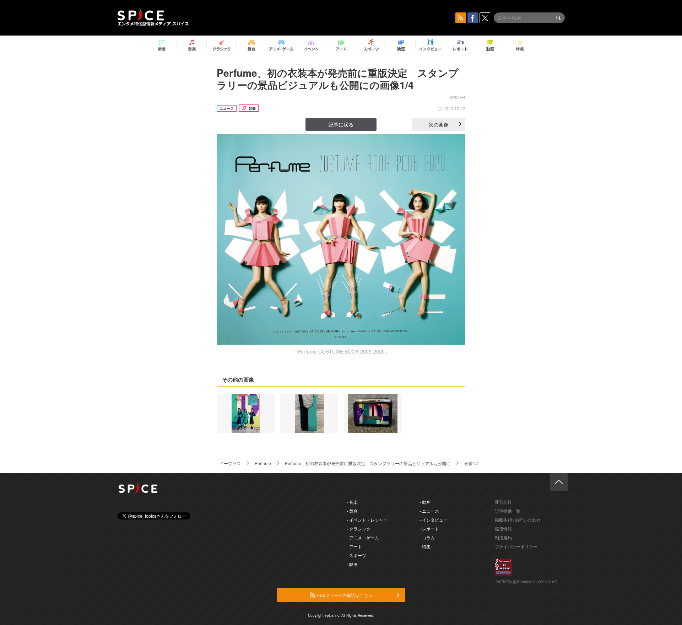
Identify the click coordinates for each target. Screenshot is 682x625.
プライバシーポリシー (516, 546)
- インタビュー (434, 520)
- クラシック (358, 529)
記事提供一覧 (507, 511)
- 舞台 (352, 511)
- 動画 (425, 502)
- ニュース (429, 511)
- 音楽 (352, 502)
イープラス (230, 463)
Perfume (263, 463)
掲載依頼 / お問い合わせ (518, 520)
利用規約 (503, 537)
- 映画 (352, 564)
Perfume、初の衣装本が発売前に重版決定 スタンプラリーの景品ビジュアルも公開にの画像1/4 (338, 78)
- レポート (429, 529)
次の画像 (439, 124)
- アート (354, 546)
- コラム (427, 537)
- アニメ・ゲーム (363, 537)
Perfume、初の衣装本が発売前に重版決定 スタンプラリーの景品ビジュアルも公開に (367, 463)
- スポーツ (356, 555)
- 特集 (425, 546)
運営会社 (503, 502)
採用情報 (503, 529)
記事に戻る (341, 124)
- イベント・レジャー (367, 520)
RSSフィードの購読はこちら (343, 595)
